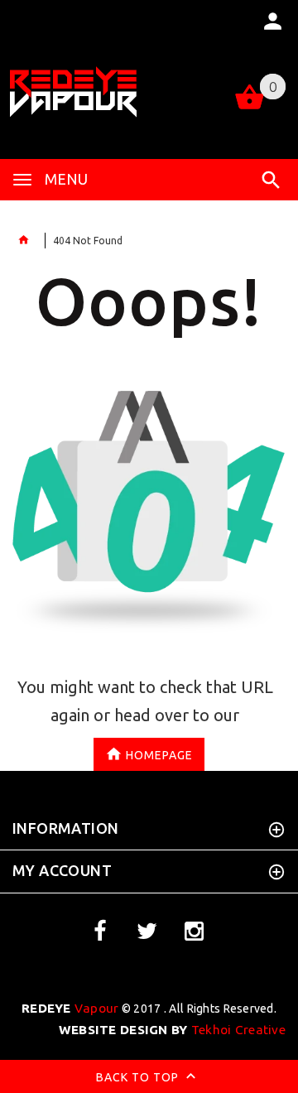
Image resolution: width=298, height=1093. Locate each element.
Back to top (139, 1077)
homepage (159, 754)
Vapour (70, 1008)
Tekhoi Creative (172, 1030)
